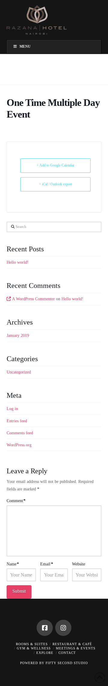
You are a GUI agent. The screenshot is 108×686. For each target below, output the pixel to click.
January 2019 (18, 335)
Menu (25, 46)
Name (13, 564)
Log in (12, 408)
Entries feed (17, 421)
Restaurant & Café (72, 644)
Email (46, 564)
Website (78, 564)
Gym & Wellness (34, 648)
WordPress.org (19, 445)
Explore (44, 653)
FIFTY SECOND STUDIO (67, 663)
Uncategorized (19, 372)
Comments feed (20, 433)
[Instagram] (63, 628)
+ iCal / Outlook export (55, 184)
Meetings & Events (75, 648)
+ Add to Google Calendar (55, 165)
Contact (67, 653)
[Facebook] (45, 628)
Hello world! (17, 262)
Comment (16, 501)
